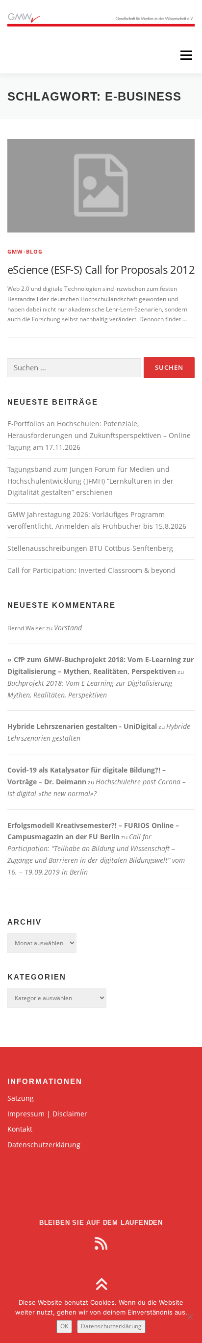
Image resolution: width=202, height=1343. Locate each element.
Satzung (20, 1098)
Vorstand (68, 627)
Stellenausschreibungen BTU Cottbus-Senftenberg (90, 548)
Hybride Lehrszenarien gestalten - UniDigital (82, 726)
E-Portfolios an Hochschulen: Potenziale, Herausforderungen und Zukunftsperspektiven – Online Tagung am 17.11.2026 (99, 435)
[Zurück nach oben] (101, 1285)
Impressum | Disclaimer (47, 1113)
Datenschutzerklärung (43, 1144)
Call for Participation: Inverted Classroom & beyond (91, 570)
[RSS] (101, 1243)
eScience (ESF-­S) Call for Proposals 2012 (101, 269)
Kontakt (19, 1129)
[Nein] (190, 1316)
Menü (185, 55)
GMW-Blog (25, 251)
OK (64, 1326)
